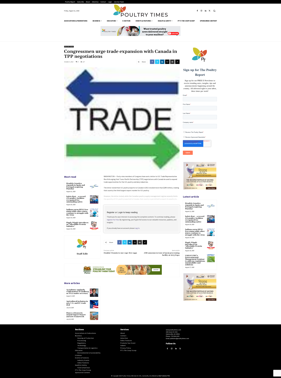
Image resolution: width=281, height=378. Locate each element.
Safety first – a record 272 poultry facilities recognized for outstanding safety (76, 199)
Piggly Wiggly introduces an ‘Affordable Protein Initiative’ (77, 224)
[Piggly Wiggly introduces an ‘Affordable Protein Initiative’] (94, 225)
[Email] (167, 62)
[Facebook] (197, 10)
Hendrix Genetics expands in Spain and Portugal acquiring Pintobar (75, 186)
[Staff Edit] (82, 244)
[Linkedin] (205, 10)
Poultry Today (69, 46)
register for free (113, 220)
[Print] (172, 62)
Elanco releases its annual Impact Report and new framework (76, 315)
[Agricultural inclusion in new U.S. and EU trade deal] (94, 304)
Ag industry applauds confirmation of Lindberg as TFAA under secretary (77, 291)
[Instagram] (201, 10)
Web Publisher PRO (164, 376)
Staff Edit (82, 254)
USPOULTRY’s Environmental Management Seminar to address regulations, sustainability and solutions (195, 260)
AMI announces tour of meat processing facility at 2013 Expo (162, 254)
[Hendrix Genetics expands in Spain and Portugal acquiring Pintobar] (94, 186)
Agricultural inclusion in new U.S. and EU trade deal (77, 303)
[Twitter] (209, 10)
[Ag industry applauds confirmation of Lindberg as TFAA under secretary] (94, 293)
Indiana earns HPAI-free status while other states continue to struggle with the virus (77, 212)
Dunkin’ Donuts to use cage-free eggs (120, 253)
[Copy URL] (177, 62)
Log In (137, 228)
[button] (214, 10)
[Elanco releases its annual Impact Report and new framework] (94, 316)
